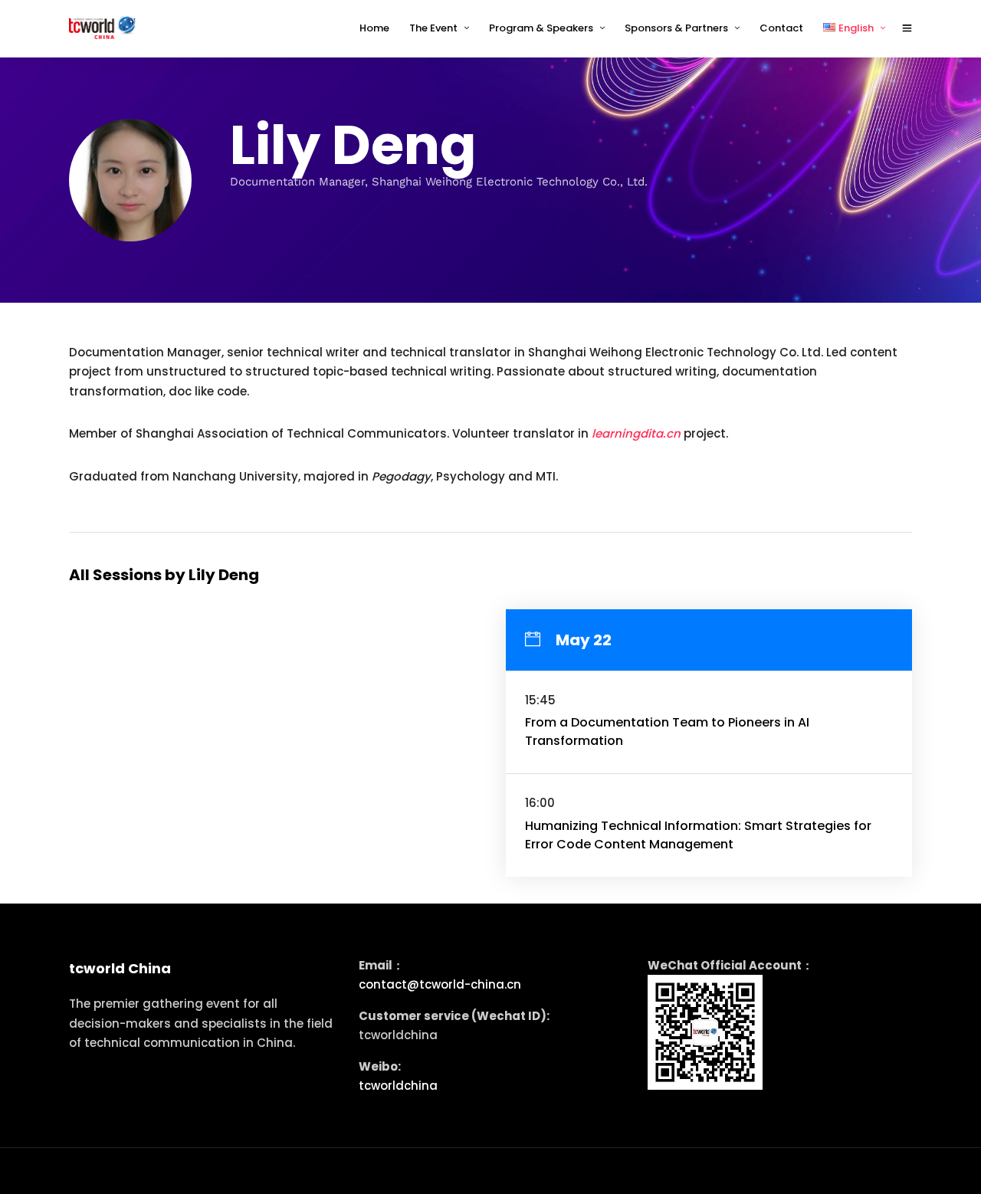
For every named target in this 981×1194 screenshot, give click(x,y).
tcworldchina (398, 1086)
